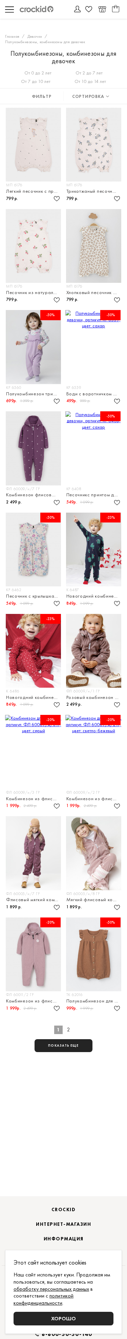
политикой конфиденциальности (43, 1299)
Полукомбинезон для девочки (94, 1000)
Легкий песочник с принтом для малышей (34, 191)
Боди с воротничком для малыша (94, 393)
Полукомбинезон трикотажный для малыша (34, 393)
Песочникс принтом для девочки (94, 494)
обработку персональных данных (51, 1288)
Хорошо (63, 1318)
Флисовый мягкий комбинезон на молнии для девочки (34, 899)
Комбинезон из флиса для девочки (34, 798)
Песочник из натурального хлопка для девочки (34, 292)
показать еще (63, 1045)
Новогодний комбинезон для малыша (94, 596)
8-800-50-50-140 (67, 1334)
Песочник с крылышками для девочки (34, 596)
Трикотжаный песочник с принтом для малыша (94, 191)
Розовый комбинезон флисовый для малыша (94, 697)
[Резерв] (102, 9)
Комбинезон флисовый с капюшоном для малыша (34, 494)
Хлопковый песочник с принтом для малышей (94, 292)
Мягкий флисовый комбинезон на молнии (94, 899)
